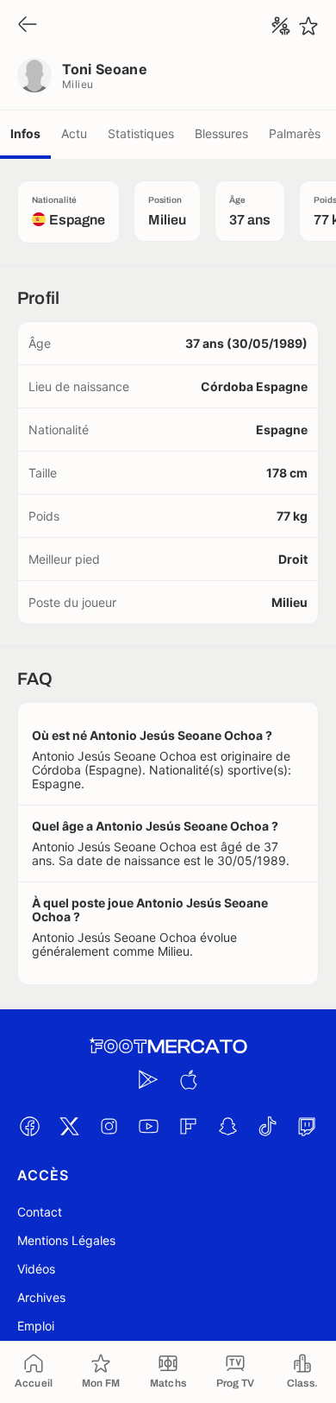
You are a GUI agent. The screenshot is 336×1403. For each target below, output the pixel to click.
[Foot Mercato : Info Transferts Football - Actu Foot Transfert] (168, 1046)
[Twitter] (69, 1126)
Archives (41, 1297)
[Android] (148, 1079)
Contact (39, 1211)
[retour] (27, 25)
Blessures (221, 133)
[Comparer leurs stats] (281, 26)
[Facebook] (29, 1126)
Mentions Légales (66, 1240)
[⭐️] (308, 26)
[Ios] (188, 1079)
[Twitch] (307, 1126)
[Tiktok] (267, 1126)
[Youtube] (148, 1126)
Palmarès (294, 133)
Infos (25, 133)
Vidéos (36, 1268)
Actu (74, 133)
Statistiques (141, 133)
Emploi (35, 1325)
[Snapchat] (227, 1126)
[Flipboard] (188, 1126)
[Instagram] (108, 1126)
